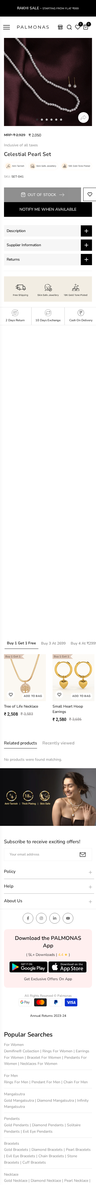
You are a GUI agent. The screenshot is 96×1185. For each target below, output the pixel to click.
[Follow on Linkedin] (54, 918)
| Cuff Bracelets (33, 1162)
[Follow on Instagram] (41, 918)
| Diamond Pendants (47, 1125)
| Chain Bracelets (50, 1156)
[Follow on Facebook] (28, 918)
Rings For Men (16, 1082)
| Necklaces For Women (37, 1063)
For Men (11, 1075)
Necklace (11, 1174)
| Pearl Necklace (75, 1180)
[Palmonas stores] (60, 27)
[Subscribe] (83, 855)
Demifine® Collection (22, 1051)
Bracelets (11, 1143)
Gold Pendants (17, 1125)
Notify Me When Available (48, 209)
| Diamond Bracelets (46, 1149)
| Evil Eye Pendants (37, 1131)
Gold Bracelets (16, 1149)
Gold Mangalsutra (19, 1100)
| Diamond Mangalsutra (55, 1100)
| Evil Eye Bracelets (20, 1156)
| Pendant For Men (45, 1082)
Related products (20, 743)
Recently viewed (58, 743)
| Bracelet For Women (43, 1057)
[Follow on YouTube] (68, 918)
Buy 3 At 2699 (53, 643)
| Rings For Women (57, 1051)
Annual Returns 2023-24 (48, 1016)
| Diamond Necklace (45, 1180)
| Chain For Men (74, 1082)
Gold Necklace (16, 1180)
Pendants (12, 1118)
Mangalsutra (14, 1094)
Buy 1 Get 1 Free (21, 643)
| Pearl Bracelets (77, 1149)
